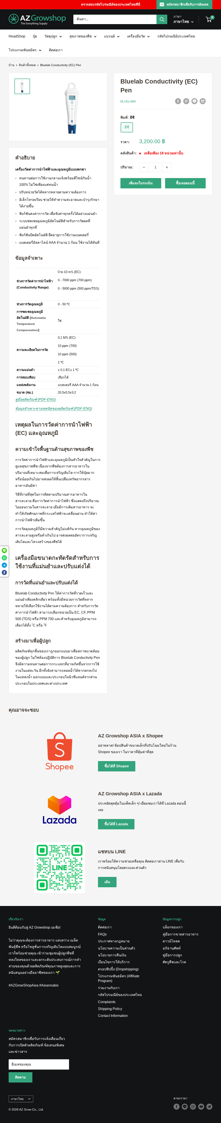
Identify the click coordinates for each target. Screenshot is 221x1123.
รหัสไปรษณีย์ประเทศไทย (176, 36)
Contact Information (113, 1016)
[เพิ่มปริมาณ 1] (166, 167)
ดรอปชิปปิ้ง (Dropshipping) (118, 969)
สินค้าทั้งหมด (27, 65)
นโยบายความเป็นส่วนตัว (116, 948)
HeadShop (17, 36)
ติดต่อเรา (56, 50)
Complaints (106, 1002)
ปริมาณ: (126, 167)
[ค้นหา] (161, 19)
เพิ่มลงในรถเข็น (141, 183)
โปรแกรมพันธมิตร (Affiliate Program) (118, 978)
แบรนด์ (109, 36)
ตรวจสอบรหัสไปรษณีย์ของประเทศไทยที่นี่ (110, 4)
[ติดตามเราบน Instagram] (193, 1107)
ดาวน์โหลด (171, 941)
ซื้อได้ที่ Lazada (116, 824)
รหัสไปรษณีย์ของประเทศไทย (120, 995)
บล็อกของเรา (173, 927)
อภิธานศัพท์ (172, 948)
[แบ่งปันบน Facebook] (178, 101)
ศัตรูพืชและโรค (174, 962)
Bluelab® (128, 101)
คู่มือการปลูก (172, 955)
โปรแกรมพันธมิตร (23, 50)
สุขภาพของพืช (80, 36)
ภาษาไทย (17, 1099)
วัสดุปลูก (50, 36)
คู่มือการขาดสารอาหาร (181, 934)
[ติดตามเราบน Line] (185, 1107)
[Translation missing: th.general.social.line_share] (194, 101)
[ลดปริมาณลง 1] (143, 167)
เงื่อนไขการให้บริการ (114, 962)
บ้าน (11, 65)
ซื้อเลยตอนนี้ (185, 183)
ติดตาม (20, 1077)
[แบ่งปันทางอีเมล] (203, 101)
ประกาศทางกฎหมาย (113, 941)
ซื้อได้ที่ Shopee (116, 766)
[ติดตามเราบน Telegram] (209, 1107)
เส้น (107, 882)
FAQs (102, 934)
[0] (209, 19)
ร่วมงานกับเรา (109, 988)
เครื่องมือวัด (136, 36)
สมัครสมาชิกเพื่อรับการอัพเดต (187, 4)
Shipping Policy (110, 1009)
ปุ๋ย (35, 36)
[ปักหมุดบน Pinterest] (186, 101)
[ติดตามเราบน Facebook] (177, 1107)
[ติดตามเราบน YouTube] (201, 1107)
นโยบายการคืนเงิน (112, 955)
